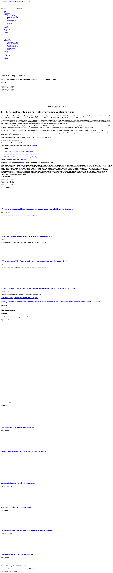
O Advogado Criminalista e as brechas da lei (16, 507)
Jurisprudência (11, 21)
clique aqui (24, 159)
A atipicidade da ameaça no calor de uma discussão (18, 483)
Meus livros (7, 29)
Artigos (6, 32)
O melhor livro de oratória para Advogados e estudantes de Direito (23, 451)
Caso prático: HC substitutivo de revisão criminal (17, 427)
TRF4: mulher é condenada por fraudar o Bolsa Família (18, 151)
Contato (6, 30)
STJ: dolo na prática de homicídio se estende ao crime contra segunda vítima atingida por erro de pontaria (37, 209)
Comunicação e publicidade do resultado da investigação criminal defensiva (26, 530)
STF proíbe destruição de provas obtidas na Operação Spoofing (20, 157)
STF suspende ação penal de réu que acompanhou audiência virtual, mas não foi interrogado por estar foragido (38, 288)
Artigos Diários (8, 14)
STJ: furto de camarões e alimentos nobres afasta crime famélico (20, 154)
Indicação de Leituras (12, 17)
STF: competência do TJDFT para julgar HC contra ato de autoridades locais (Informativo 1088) (34, 261)
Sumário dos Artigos (12, 16)
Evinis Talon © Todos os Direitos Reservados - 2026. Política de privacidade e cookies (23, 568)
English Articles (11, 19)
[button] (56, 35)
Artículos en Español (12, 20)
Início (5, 11)
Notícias (9, 23)
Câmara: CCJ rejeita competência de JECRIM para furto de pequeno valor (26, 236)
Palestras (6, 27)
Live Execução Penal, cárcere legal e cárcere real (17, 554)
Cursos (6, 26)
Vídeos (6, 24)
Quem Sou (7, 13)
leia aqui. (34, 145)
